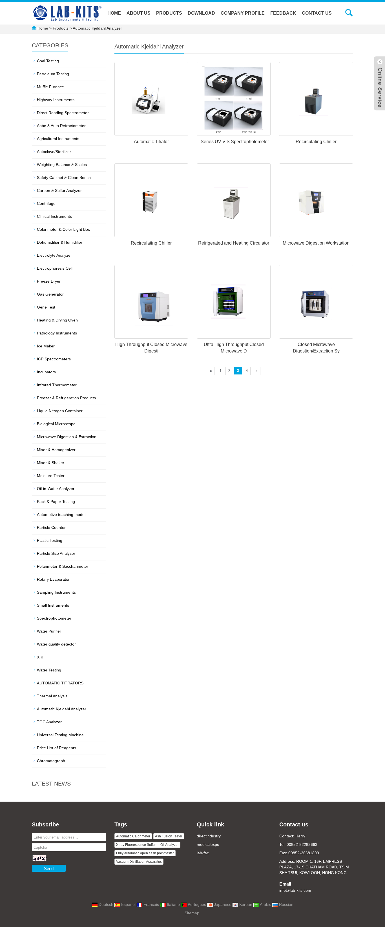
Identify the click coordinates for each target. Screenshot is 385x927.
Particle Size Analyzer (56, 553)
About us (139, 13)
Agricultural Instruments (58, 138)
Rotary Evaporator (53, 579)
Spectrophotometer (54, 618)
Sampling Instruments (56, 592)
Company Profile (243, 13)
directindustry (209, 836)
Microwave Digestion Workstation (316, 243)
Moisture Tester (51, 475)
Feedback (283, 13)
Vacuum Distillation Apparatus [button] (139, 862)
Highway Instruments (55, 99)
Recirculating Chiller (316, 141)
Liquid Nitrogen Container (60, 411)
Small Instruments (53, 605)
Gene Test (46, 307)
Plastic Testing (49, 540)
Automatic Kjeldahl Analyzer (97, 28)
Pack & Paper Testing (56, 501)
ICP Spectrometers (54, 359)
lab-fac (203, 853)
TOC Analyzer (49, 722)
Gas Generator (50, 294)
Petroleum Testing (53, 74)
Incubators (46, 372)
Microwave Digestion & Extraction (66, 436)
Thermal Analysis (52, 696)
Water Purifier (49, 631)
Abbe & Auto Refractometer (61, 125)
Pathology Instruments (57, 333)
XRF (41, 657)
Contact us (317, 13)
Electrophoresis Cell (54, 268)
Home (114, 13)
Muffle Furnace (50, 87)
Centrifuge (46, 203)
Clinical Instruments (54, 216)
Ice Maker (46, 346)
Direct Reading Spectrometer (63, 112)
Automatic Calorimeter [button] (133, 836)
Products (169, 13)
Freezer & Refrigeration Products (66, 398)
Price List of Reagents (56, 748)
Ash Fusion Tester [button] (168, 836)
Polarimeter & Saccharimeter (62, 566)
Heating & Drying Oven (57, 320)
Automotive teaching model (61, 514)
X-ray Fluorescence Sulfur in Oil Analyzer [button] (147, 845)
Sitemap (192, 913)
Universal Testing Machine (60, 735)
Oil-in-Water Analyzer (55, 488)
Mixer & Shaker (50, 462)
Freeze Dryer (49, 281)
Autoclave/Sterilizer (54, 151)
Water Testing (49, 670)
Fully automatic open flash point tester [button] (145, 853)
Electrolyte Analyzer (54, 255)
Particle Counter (51, 527)
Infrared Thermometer (57, 385)
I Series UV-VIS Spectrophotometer (233, 141)
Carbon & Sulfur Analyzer (59, 190)
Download (201, 13)
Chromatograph (51, 761)
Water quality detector (56, 644)
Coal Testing (48, 61)
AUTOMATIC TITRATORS (60, 683)
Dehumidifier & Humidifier (59, 242)
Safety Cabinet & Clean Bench (64, 177)
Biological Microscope (56, 424)
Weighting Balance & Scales (62, 164)
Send (49, 868)
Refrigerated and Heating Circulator (233, 243)
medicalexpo (208, 844)
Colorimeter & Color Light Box (63, 229)
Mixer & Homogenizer (56, 449)
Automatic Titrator (151, 141)
